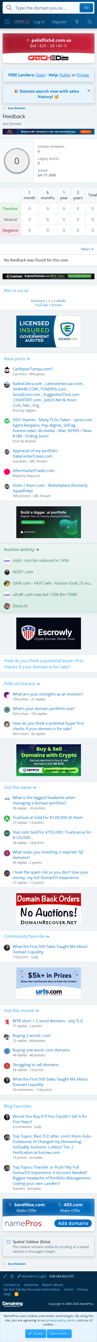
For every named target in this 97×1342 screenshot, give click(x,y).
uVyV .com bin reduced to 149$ (41, 560)
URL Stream (38, 461)
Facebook (38, 301)
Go (86, 7)
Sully (34, 957)
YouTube (41, 305)
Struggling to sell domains (36, 1064)
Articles (56, 305)
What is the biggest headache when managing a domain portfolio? (44, 800)
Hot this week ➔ (20, 787)
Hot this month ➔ (21, 1010)
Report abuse (52, 1284)
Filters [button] (85, 249)
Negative (10, 230)
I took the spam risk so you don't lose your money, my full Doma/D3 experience (50, 874)
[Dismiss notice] (88, 91)
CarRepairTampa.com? (33, 368)
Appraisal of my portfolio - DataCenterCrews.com (36, 453)
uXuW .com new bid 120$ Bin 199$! (45, 594)
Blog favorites (18, 1106)
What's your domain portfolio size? (43, 708)
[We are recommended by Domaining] (13, 1306)
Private (83, 74)
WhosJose (36, 374)
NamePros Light (33, 1276)
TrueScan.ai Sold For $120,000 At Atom (48, 817)
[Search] (89, 22)
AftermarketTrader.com (34, 470)
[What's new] (76, 22)
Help (7, 1294)
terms (71, 1320)
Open (41, 74)
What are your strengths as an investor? (48, 694)
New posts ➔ (17, 359)
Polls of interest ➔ (22, 683)
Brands (30, 441)
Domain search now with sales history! (49, 94)
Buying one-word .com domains (41, 1049)
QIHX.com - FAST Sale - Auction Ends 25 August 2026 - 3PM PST (53, 583)
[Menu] (7, 21)
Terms (68, 1289)
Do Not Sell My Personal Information (32, 1289)
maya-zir (33, 475)
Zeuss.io (20, 605)
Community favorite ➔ (26, 936)
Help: (54, 74)
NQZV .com (23, 571)
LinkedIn (60, 301)
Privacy (82, 1289)
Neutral (10, 219)
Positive (10, 208)
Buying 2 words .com (31, 1035)
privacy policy (56, 1320)
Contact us (12, 1284)
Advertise (31, 1284)
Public (65, 74)
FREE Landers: (21, 74)
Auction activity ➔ (21, 549)
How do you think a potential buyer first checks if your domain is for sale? (43, 664)
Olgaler (30, 410)
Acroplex (36, 1157)
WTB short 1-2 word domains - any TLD (48, 1020)
